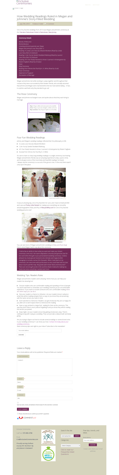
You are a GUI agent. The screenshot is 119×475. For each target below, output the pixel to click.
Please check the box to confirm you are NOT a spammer (34, 414)
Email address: (87, 437)
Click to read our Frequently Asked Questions (67, 452)
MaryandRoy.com (47, 208)
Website (21, 395)
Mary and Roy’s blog (60, 245)
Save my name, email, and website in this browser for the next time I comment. (37, 405)
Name (20, 379)
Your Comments (23, 356)
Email (20, 387)
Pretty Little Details (32, 205)
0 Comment (50, 24)
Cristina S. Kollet (38, 24)
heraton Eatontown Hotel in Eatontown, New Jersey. (38, 32)
